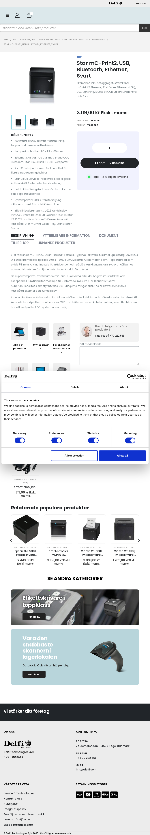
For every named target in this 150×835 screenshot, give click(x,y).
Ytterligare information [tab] (66, 235)
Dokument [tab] (109, 235)
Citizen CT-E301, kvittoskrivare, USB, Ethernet (93, 555)
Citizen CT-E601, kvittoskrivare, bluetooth (60, 555)
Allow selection (74, 455)
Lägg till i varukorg (109, 163)
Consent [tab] (25, 387)
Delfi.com (141, 3)
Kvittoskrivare (22, 547)
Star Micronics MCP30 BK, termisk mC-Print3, (27, 556)
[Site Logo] (115, 3)
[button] (20, 82)
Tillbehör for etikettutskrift (28, 479)
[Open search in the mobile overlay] (75, 28)
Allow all (122, 455)
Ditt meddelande (90, 344)
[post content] (60, 529)
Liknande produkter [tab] (56, 242)
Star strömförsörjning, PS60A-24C (26, 487)
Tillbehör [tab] (20, 242)
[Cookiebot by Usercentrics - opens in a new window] (130, 376)
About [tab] (124, 387)
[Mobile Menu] (8, 15)
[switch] (56, 440)
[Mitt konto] (17, 15)
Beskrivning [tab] (22, 235)
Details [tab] (75, 387)
